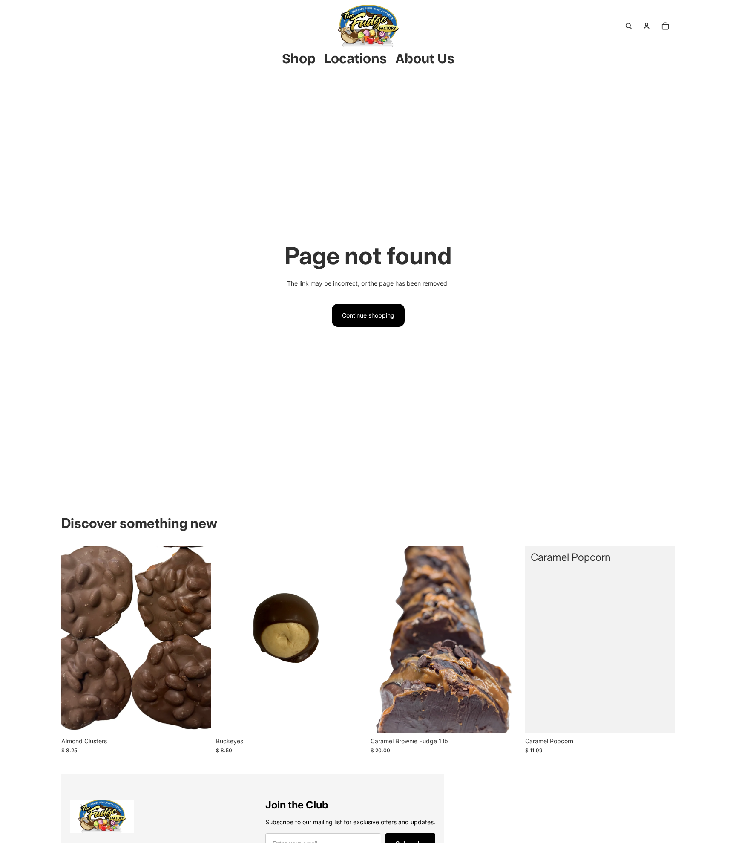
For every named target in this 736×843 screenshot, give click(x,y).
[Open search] (628, 26)
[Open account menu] (646, 26)
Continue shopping (368, 315)
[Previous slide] (74, 639)
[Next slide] (198, 639)
